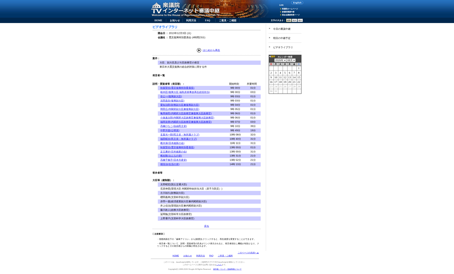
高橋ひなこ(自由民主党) (173, 126)
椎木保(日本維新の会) (172, 143)
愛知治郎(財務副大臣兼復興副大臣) (179, 104)
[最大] (300, 21)
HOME (158, 20)
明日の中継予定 (281, 38)
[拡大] (294, 21)
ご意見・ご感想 (227, 20)
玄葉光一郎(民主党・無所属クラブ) (179, 134)
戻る (206, 226)
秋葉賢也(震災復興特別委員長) (177, 87)
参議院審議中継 (288, 12)
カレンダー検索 (285, 57)
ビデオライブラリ (283, 47)
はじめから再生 (211, 50)
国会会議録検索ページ (291, 15)
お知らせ (175, 20)
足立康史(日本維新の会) (173, 151)
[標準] (288, 21)
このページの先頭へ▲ (248, 253)
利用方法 (191, 20)
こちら (219, 265)
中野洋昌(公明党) (169, 130)
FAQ (207, 20)
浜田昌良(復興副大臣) (172, 100)
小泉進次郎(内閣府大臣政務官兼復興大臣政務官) (187, 117)
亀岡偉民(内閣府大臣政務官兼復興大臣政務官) (186, 113)
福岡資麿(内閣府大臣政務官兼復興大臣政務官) (186, 121)
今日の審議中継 (281, 28)
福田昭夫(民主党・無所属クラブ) (178, 138)
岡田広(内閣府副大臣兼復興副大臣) (179, 109)
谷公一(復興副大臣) (171, 96)
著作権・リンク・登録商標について (227, 269)
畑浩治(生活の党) (169, 164)
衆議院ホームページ (290, 9)
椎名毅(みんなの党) (171, 155)
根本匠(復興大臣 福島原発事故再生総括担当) (185, 92)
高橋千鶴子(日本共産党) (173, 160)
